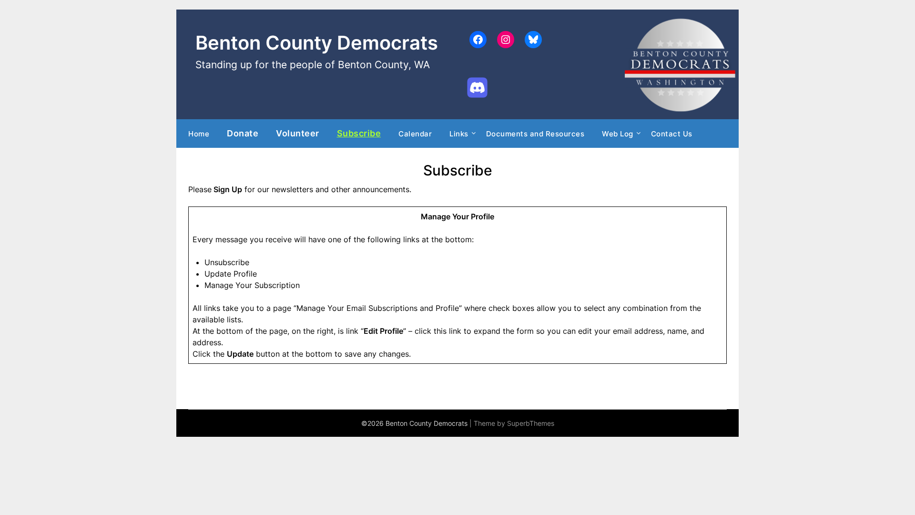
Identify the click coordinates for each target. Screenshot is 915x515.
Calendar (415, 133)
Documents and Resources (535, 133)
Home (198, 133)
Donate (242, 133)
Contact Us (671, 133)
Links (458, 133)
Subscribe (359, 133)
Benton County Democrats (316, 42)
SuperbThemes (530, 423)
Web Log (617, 133)
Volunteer (297, 133)
